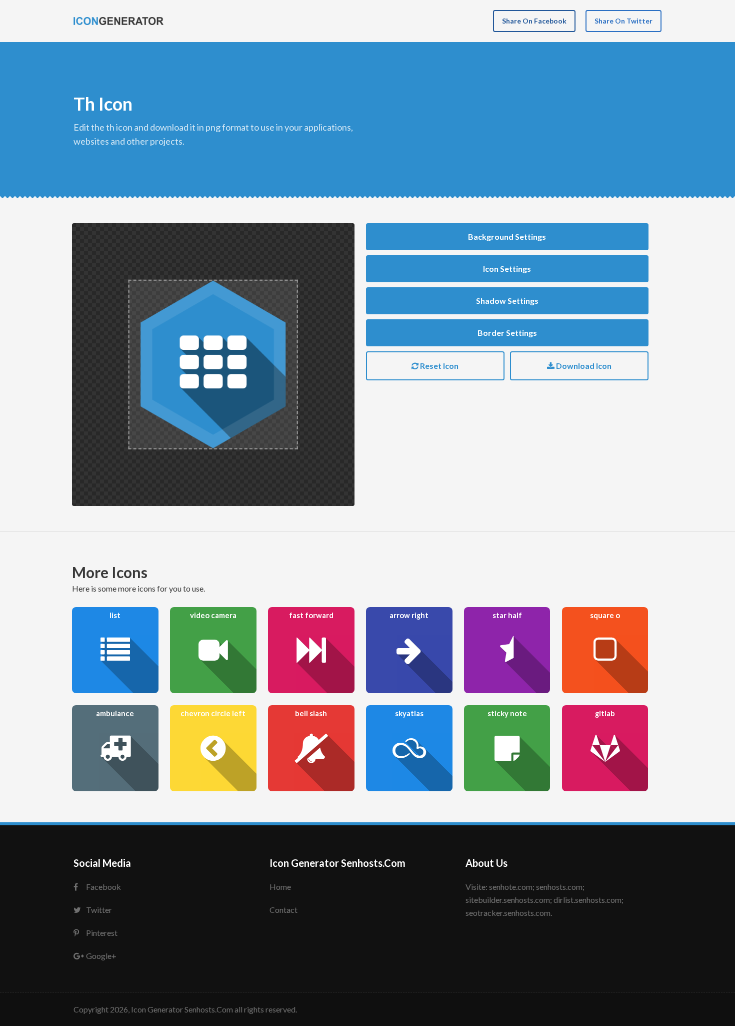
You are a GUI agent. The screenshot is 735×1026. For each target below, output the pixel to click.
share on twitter (623, 21)
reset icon (438, 365)
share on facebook (534, 21)
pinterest (102, 932)
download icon (583, 365)
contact (284, 909)
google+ (101, 955)
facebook (103, 886)
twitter (99, 909)
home (280, 886)
